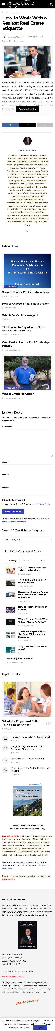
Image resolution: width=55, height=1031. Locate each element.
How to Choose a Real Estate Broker (25, 303)
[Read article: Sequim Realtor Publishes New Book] (27, 271)
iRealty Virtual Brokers (21, 6)
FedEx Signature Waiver (20, 658)
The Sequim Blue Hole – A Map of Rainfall (32, 581)
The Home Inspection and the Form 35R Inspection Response (32, 634)
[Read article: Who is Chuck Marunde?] (27, 372)
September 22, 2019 (10, 350)
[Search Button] (51, 4)
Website (5, 487)
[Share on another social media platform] (45, 125)
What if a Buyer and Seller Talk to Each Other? (32, 569)
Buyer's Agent (11, 286)
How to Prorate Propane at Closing (27, 758)
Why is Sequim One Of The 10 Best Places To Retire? (33, 620)
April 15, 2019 (8, 296)
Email (5, 474)
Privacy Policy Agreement (14, 500)
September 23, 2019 (36, 37)
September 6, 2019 (10, 335)
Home (4, 13)
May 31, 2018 (8, 319)
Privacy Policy (44, 504)
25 (21, 398)
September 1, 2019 (10, 308)
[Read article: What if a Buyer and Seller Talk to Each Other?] (27, 699)
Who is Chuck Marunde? (18, 393)
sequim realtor (14, 13)
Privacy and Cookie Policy (19, 1027)
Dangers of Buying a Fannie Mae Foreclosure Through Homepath (33, 595)
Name (5, 462)
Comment (7, 426)
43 (16, 319)
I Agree (40, 1027)
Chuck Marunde (17, 37)
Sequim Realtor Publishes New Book (26, 292)
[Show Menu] (3, 4)
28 (17, 296)
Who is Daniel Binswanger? (20, 315)
